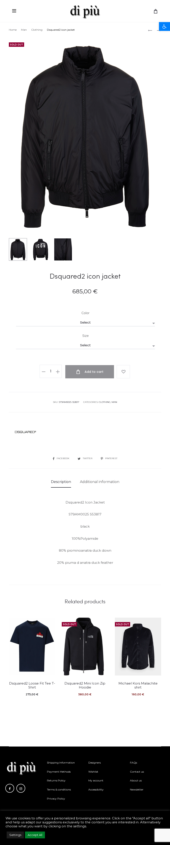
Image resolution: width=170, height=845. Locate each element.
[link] (164, 26)
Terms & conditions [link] (59, 789)
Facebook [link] (63, 458)
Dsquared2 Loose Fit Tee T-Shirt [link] (32, 685)
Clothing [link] (36, 29)
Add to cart (93, 372)
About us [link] (136, 780)
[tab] (61, 481)
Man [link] (24, 29)
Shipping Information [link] (61, 762)
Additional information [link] (99, 482)
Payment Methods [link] (59, 771)
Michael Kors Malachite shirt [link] (138, 685)
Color (85, 313)
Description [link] (61, 482)
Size (85, 335)
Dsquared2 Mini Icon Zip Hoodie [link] (84, 685)
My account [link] (95, 780)
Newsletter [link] (136, 789)
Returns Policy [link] (56, 780)
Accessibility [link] (96, 789)
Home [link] (13, 29)
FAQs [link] (133, 762)
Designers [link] (94, 762)
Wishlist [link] (93, 771)
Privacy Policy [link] (56, 798)
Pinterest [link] (111, 458)
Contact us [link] (137, 771)
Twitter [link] (88, 458)
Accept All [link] (35, 835)
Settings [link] (15, 835)
